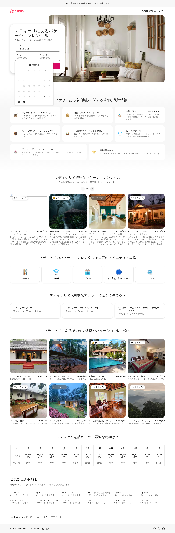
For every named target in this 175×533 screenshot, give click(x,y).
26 (34, 97)
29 (49, 97)
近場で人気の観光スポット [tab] (60, 484)
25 (29, 97)
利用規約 (45, 528)
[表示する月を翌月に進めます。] (49, 65)
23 (19, 97)
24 (24, 97)
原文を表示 (104, 3)
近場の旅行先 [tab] (15, 484)
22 (49, 91)
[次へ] (92, 189)
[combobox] (37, 48)
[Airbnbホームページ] (17, 11)
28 (44, 97)
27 (39, 97)
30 (19, 102)
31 (24, 102)
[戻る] (83, 189)
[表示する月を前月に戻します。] (19, 65)
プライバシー (34, 528)
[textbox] (26, 57)
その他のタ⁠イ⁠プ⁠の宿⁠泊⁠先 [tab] (35, 484)
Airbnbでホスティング (152, 10)
